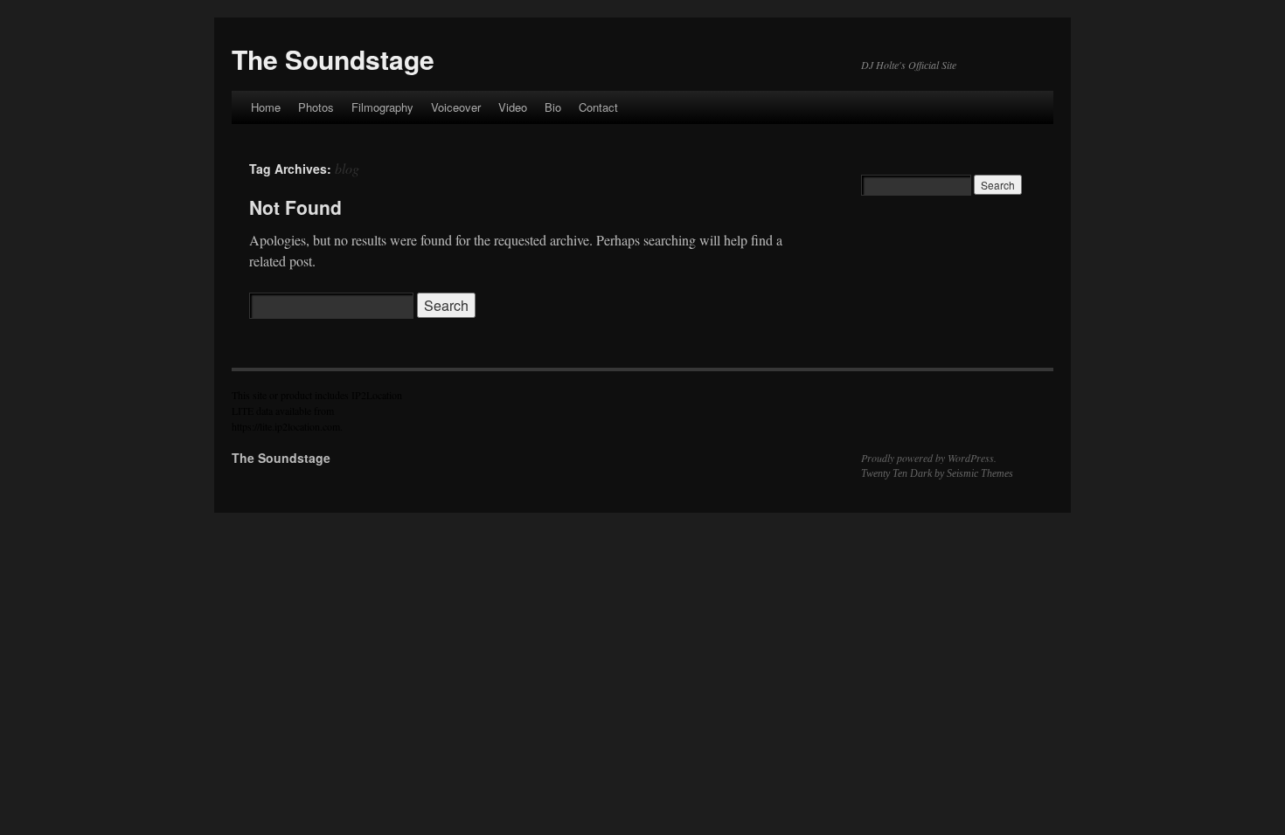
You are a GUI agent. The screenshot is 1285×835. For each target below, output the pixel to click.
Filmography (382, 107)
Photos (316, 107)
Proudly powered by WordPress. (929, 458)
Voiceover (456, 107)
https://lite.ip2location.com (286, 426)
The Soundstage (333, 59)
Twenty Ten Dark (896, 473)
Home (266, 107)
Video (512, 107)
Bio (553, 107)
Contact (598, 107)
